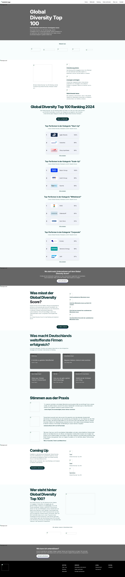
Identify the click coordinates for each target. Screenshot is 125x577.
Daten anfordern (107, 2)
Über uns (115, 2)
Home (86, 2)
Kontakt (121, 2)
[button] (6, 2)
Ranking (99, 2)
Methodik (92, 2)
